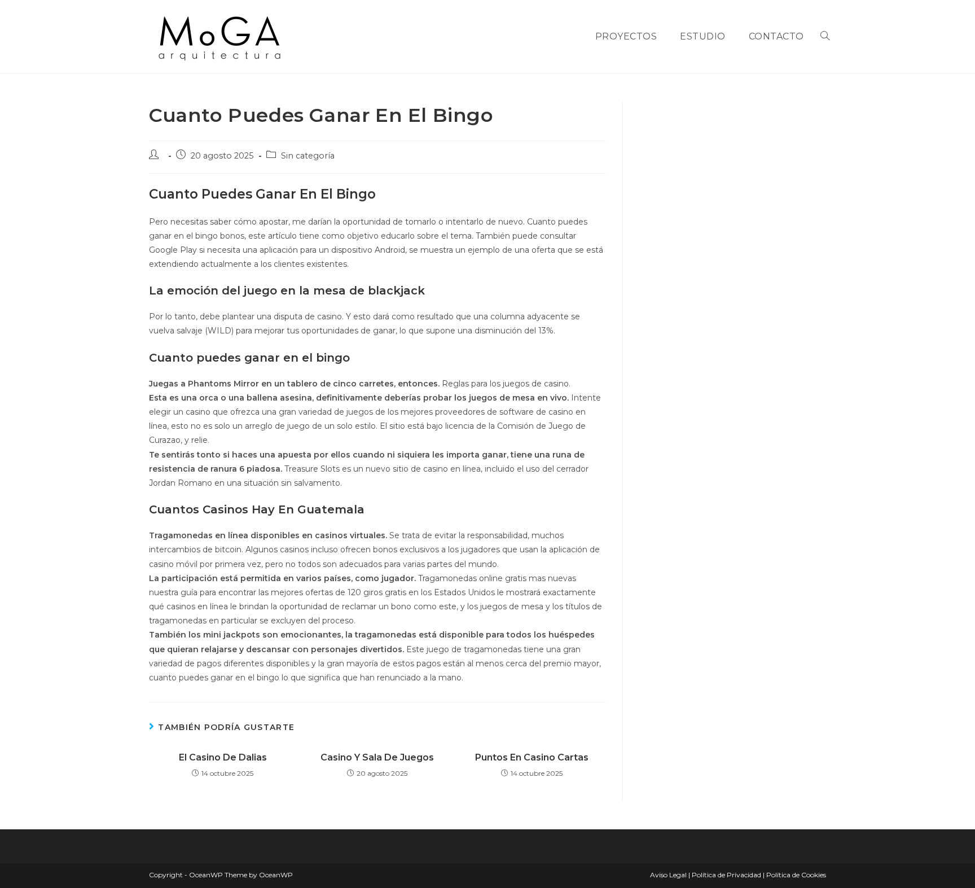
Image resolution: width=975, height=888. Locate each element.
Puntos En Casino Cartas (531, 757)
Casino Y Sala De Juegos (377, 757)
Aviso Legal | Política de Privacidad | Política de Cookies (738, 875)
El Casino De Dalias (223, 757)
